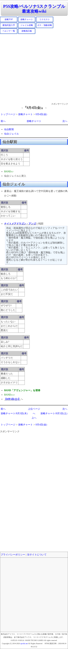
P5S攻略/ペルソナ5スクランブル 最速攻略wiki (34, 9)
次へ (64, 121)
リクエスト (44, 19)
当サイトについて (37, 554)
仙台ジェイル (11, 133)
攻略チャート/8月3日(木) (14, 413)
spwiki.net (24, 643)
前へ (3, 121)
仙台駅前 (9, 129)
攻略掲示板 (26, 31)
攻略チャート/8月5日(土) (53, 413)
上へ (34, 418)
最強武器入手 (8, 25)
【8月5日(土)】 (12, 399)
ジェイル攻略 (26, 25)
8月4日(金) (41, 114)
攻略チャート (26, 19)
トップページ (8, 114)
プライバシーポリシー (13, 554)
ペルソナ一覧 (8, 31)
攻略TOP (9, 19)
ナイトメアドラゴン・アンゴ (20, 223)
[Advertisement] (34, 68)
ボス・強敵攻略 (44, 25)
